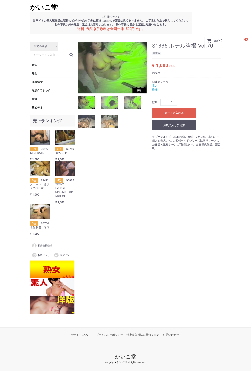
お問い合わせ (171, 334)
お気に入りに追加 (174, 125)
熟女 (34, 73)
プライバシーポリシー (109, 334)
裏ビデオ (37, 107)
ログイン (64, 255)
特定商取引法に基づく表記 (143, 334)
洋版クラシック (41, 90)
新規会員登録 (45, 245)
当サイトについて (81, 334)
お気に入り (44, 255)
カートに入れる (174, 113)
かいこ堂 (44, 7)
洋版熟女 (37, 82)
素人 (34, 64)
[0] (209, 40)
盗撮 (34, 99)
